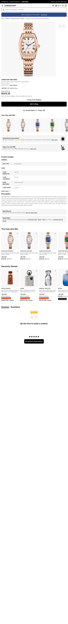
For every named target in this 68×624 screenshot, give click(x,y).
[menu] (2, 6)
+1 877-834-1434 (32, 219)
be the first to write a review (34, 341)
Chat (43, 219)
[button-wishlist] (63, 6)
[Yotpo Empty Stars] (5, 85)
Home (2, 18)
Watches (7, 18)
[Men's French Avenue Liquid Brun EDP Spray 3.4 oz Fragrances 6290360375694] (17, 271)
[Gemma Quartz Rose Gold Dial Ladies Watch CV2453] (63, 25)
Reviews (5, 307)
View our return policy (31, 212)
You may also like (8, 115)
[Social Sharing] (59, 25)
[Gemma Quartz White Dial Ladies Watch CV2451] (36, 233)
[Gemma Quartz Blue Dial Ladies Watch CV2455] (55, 233)
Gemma (22, 18)
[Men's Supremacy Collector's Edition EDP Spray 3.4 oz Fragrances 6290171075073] (36, 271)
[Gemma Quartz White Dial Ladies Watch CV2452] (17, 233)
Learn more (54, 139)
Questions (15, 307)
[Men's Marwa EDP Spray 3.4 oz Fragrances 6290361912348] (55, 271)
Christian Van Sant (15, 18)
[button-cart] (66, 6)
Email (39, 219)
